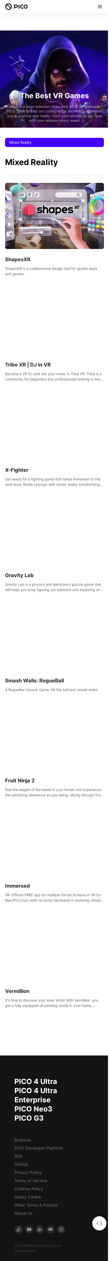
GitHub (21, 1164)
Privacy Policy (28, 1172)
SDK (18, 1156)
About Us (23, 1213)
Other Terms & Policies (36, 1205)
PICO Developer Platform (38, 1148)
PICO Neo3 (33, 1109)
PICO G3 (29, 1118)
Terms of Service (30, 1180)
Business (22, 1139)
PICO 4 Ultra (35, 1081)
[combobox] (54, 142)
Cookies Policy (28, 1188)
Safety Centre (27, 1196)
